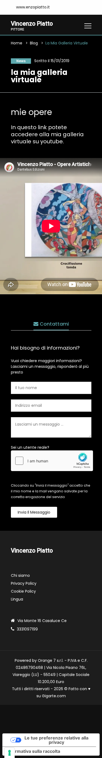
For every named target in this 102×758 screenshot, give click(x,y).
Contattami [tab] (53, 323)
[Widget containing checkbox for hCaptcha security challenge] (52, 460)
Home (16, 43)
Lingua (17, 599)
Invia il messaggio (34, 512)
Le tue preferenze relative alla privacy (56, 740)
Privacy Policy (23, 583)
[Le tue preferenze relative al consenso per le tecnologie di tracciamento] (9, 753)
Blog (34, 43)
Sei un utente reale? (30, 447)
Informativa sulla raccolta (33, 751)
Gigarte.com (54, 696)
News (21, 61)
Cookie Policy (23, 591)
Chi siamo (20, 575)
